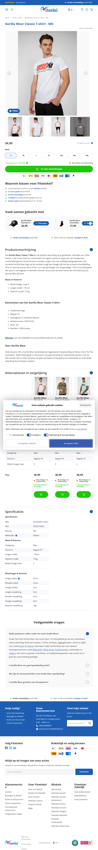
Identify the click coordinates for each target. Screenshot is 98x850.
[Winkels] (82, 9)
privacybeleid (81, 429)
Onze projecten (81, 799)
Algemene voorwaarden (26, 838)
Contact (8, 792)
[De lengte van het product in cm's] (19, 578)
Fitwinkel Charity (35, 800)
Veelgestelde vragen (13, 814)
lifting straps (48, 649)
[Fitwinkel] (11, 842)
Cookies (24, 849)
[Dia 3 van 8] (58, 127)
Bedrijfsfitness (80, 795)
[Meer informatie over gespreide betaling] (92, 143)
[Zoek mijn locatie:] (78, 9)
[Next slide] (90, 223)
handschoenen (61, 649)
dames (31, 646)
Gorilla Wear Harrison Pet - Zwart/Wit (26, 221)
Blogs (30, 808)
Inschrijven (84, 772)
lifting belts (37, 649)
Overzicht (86, 405)
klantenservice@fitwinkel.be (51, 729)
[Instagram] (10, 748)
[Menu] (6, 9)
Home (7, 18)
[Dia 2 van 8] (37, 127)
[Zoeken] (11, 9)
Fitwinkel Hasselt (58, 793)
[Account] (86, 9)
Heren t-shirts (17, 18)
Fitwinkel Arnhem (58, 807)
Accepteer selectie (27, 443)
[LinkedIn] (15, 748)
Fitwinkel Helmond (59, 815)
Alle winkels (56, 789)
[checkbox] (15, 435)
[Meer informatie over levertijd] (27, 163)
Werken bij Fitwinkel (36, 793)
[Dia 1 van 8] (15, 127)
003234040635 (45, 725)
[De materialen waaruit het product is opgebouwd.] (16, 535)
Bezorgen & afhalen (15, 716)
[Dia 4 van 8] (80, 127)
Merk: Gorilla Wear (86, 28)
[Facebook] (6, 748)
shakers (12, 653)
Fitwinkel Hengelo (58, 811)
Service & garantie (14, 723)
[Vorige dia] (9, 73)
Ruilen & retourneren (16, 719)
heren (21, 646)
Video (15, 110)
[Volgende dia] (85, 73)
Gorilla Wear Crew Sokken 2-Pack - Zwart (75, 221)
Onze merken (34, 797)
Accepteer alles (71, 443)
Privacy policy (26, 844)
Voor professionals (82, 792)
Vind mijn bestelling (15, 713)
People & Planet (35, 804)
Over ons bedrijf (35, 789)
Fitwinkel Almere (58, 804)
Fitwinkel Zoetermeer (60, 826)
